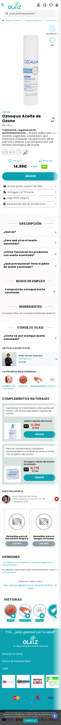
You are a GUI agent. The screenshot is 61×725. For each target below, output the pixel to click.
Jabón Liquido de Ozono (38, 421)
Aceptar (29, 720)
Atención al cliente (12, 653)
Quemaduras (38, 386)
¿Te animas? (9, 572)
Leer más (17, 543)
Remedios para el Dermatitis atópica (16, 538)
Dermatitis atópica (8, 387)
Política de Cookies (47, 717)
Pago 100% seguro (18, 198)
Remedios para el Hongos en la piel (43, 538)
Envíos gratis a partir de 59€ (25, 186)
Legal (5, 668)
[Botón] (56, 5)
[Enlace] (2, 5)
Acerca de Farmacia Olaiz (16, 661)
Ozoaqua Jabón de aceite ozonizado (39, 463)
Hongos (23, 386)
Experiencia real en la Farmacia (26, 204)
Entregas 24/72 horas (21, 192)
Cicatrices (52, 386)
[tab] (30, 232)
